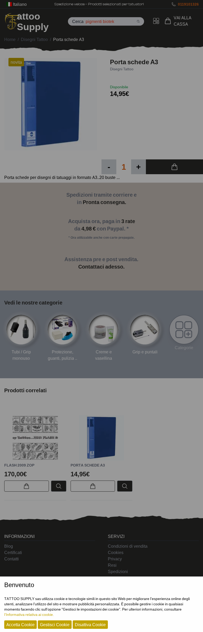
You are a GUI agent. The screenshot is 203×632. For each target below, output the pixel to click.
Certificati (13, 552)
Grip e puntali (145, 351)
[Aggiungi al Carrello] (174, 166)
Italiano (19, 4)
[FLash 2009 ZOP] (35, 437)
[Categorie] (184, 329)
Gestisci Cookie (55, 624)
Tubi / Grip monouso (21, 355)
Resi (112, 565)
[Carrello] (169, 21)
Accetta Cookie (20, 624)
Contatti (11, 558)
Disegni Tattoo (121, 69)
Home (10, 39)
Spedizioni (118, 571)
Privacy (115, 558)
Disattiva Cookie (90, 624)
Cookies (115, 552)
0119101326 (188, 4)
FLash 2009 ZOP (19, 465)
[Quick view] (58, 486)
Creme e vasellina (103, 355)
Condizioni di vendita (127, 546)
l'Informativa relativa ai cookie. (29, 614)
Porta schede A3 (88, 465)
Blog (8, 546)
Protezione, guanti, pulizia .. (62, 355)
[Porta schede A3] (101, 437)
